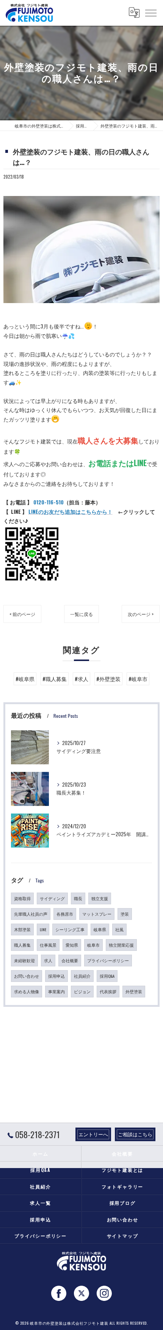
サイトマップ (122, 1235)
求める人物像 (26, 991)
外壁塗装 (133, 991)
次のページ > (141, 614)
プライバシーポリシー (108, 960)
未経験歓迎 (24, 960)
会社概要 (69, 960)
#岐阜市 (138, 679)
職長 (78, 898)
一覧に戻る (81, 614)
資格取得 (22, 898)
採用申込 (56, 976)
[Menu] (151, 12)
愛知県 (72, 945)
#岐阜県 (25, 679)
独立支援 (99, 898)
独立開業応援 (121, 945)
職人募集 (22, 945)
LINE (43, 929)
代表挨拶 (108, 991)
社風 (119, 929)
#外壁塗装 (108, 679)
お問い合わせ (26, 976)
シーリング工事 (70, 929)
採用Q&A (107, 976)
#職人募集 (54, 679)
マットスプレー (96, 914)
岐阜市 (93, 945)
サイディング (52, 898)
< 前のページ (22, 614)
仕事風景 (48, 945)
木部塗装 (22, 929)
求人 (48, 960)
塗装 (125, 914)
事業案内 (56, 991)
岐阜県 (100, 929)
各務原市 (64, 914)
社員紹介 (82, 976)
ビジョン (82, 991)
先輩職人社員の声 (30, 914)
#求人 (81, 679)
